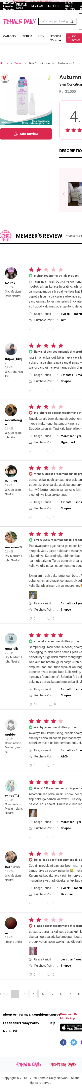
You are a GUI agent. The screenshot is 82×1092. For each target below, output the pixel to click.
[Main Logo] (19, 21)
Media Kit (10, 1031)
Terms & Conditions (33, 1015)
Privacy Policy (28, 1023)
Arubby (10, 735)
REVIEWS (37, 6)
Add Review (29, 134)
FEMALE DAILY (21, 6)
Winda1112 (12, 796)
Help (52, 1023)
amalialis (12, 649)
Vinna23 (11, 481)
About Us (10, 1015)
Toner (18, 63)
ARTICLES (54, 6)
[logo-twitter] (73, 1043)
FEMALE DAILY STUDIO (70, 6)
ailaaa (10, 933)
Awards (54, 1015)
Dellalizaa (12, 867)
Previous (66, 194)
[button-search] (71, 21)
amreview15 (13, 547)
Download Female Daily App (9, 6)
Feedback (10, 1023)
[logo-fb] (63, 1043)
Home (4, 63)
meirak (10, 283)
